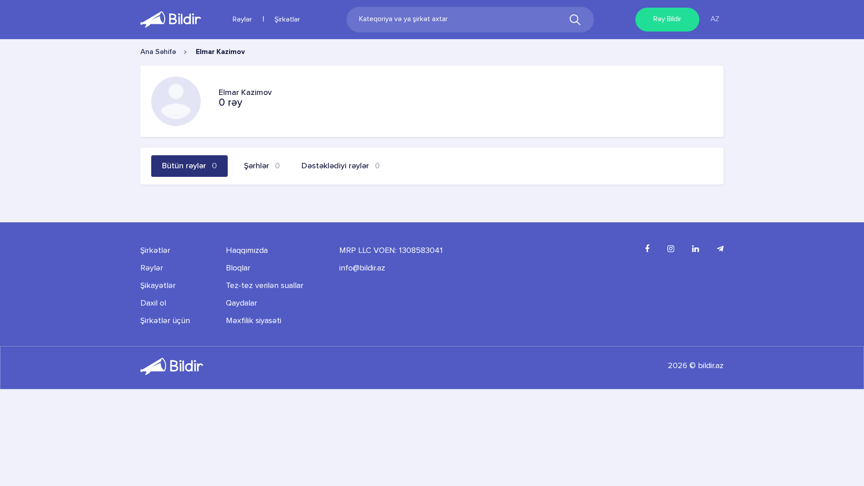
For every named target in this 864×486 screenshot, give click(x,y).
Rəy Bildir (667, 19)
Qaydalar (241, 303)
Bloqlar (238, 268)
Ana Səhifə (158, 52)
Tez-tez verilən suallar (264, 286)
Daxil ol (153, 303)
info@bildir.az (362, 268)
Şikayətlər (158, 286)
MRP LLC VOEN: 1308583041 (391, 251)
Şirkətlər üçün (165, 321)
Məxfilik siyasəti (253, 321)
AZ (715, 19)
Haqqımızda (247, 251)
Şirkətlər (287, 19)
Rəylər (242, 19)
